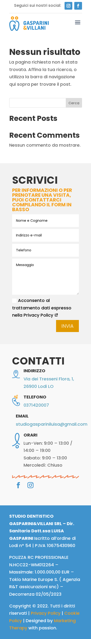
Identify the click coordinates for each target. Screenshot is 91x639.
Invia (67, 326)
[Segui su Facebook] (78, 6)
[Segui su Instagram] (68, 6)
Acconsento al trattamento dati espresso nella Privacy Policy (41, 307)
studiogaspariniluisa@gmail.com (51, 424)
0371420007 (36, 405)
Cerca (73, 103)
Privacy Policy (45, 613)
